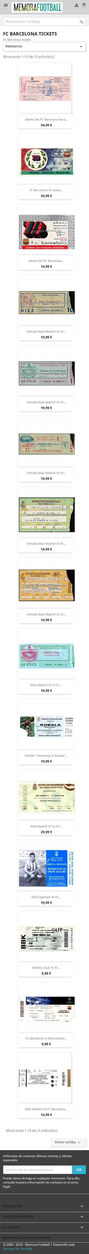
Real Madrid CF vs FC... (46, 685)
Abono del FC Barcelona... (46, 261)
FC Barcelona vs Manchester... (46, 1038)
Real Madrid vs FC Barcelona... (46, 1109)
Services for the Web (17, 1249)
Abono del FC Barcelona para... (46, 119)
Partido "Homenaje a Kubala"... (46, 756)
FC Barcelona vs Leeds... (46, 190)
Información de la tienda (26, 1237)
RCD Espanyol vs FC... (46, 897)
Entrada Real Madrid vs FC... (46, 331)
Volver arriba (68, 1142)
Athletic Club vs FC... (46, 968)
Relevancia (44, 46)
